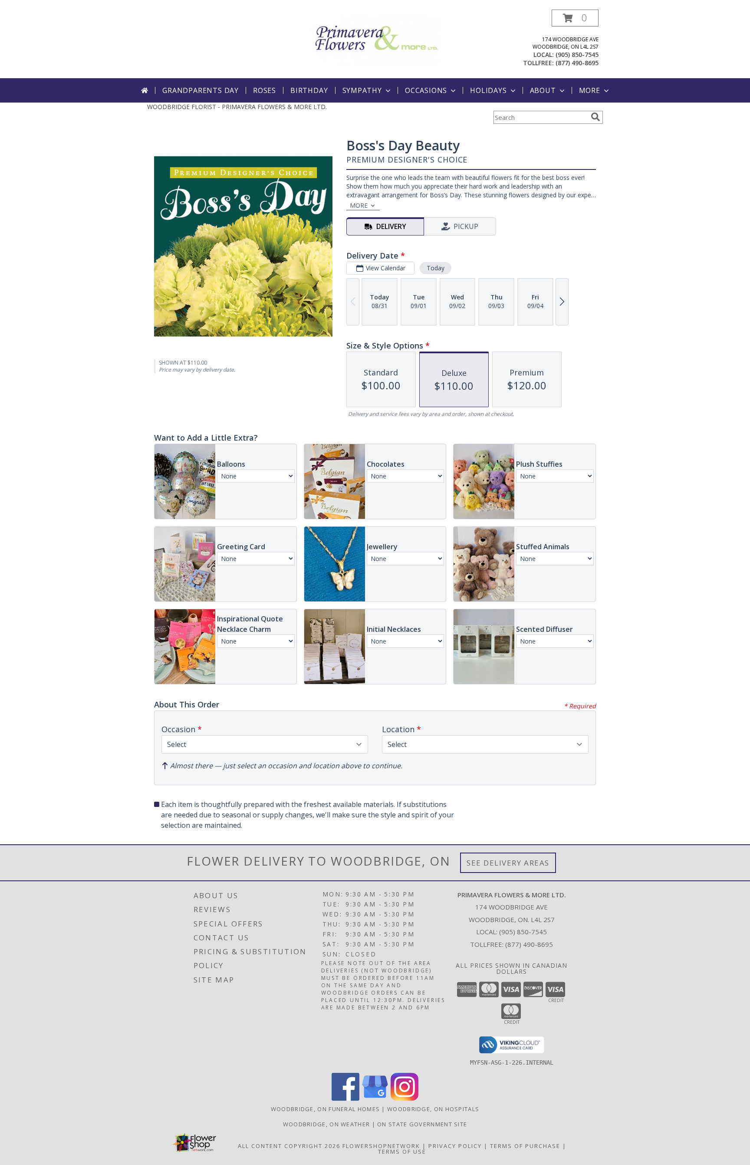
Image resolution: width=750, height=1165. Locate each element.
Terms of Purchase (525, 1146)
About (543, 90)
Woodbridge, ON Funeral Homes (325, 1109)
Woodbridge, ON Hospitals (433, 1109)
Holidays (488, 90)
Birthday (309, 90)
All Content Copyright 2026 (289, 1146)
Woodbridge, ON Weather (326, 1124)
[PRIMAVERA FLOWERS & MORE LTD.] (375, 39)
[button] (575, 18)
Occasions (426, 90)
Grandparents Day (200, 90)
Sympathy (362, 90)
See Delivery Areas (508, 863)
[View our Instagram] (404, 1098)
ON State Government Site (422, 1124)
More (589, 90)
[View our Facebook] (345, 1098)
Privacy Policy (455, 1146)
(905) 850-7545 (577, 54)
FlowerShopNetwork (381, 1146)
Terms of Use (402, 1151)
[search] (595, 117)
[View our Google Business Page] (375, 1098)
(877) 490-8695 (577, 63)
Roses (264, 90)
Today (435, 268)
